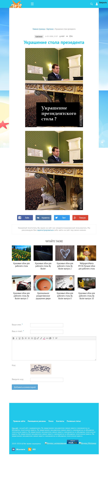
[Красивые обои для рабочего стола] (21, 253)
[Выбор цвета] (44, 338)
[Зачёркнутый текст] (22, 338)
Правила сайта (19, 421)
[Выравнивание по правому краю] (31, 338)
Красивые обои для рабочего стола (21, 264)
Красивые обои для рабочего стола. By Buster (43, 266)
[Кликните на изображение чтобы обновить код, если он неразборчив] (40, 374)
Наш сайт (15, 428)
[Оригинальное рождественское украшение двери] (43, 283)
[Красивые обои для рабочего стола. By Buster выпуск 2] (64, 253)
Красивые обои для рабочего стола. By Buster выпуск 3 (21, 296)
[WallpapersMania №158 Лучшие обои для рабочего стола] (86, 253)
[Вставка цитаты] (50, 338)
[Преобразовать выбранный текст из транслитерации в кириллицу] (53, 338)
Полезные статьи (74, 421)
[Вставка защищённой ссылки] (41, 338)
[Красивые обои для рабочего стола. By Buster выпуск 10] (86, 283)
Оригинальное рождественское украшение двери (43, 296)
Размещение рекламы (37, 421)
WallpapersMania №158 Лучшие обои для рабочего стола (86, 266)
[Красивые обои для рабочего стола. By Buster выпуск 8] (64, 283)
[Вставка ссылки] (38, 338)
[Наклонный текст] (16, 338)
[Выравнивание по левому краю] (25, 338)
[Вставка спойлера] (56, 338)
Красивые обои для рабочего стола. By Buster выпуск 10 (86, 296)
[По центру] (28, 338)
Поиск (50, 421)
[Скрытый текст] (47, 338)
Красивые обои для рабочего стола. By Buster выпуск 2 (65, 266)
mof (63, 36)
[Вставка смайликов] (34, 338)
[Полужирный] (13, 338)
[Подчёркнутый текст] (19, 338)
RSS (34, 449)
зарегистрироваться (45, 230)
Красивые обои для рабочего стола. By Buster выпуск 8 (65, 296)
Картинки (38, 36)
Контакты (60, 421)
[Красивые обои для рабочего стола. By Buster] (43, 253)
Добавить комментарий (25, 387)
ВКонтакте (20, 449)
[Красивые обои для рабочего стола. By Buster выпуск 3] (21, 283)
